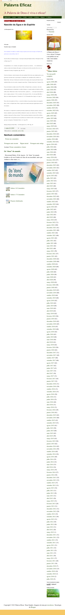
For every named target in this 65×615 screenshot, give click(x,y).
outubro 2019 (51, 295)
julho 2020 (50, 272)
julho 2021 (50, 241)
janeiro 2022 (50, 225)
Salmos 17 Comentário (17, 194)
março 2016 (50, 407)
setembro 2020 (51, 267)
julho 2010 (50, 579)
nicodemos (50, 605)
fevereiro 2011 (51, 561)
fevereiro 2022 (51, 222)
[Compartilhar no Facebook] (23, 128)
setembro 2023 (51, 173)
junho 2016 (50, 399)
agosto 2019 (50, 300)
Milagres (43, 17)
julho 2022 (50, 209)
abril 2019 (50, 311)
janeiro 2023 (50, 194)
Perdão (25, 17)
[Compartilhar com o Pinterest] (24, 128)
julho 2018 (50, 334)
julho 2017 (50, 365)
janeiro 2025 (50, 131)
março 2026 (50, 95)
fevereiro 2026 (51, 97)
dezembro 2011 (51, 535)
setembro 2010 (51, 574)
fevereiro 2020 (51, 285)
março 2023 (50, 188)
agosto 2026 (50, 82)
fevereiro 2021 (51, 254)
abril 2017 (50, 373)
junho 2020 (50, 274)
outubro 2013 (51, 483)
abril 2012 (50, 529)
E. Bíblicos (49, 17)
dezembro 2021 (51, 227)
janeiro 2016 (50, 412)
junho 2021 (50, 243)
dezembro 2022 (51, 196)
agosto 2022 (50, 207)
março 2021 (50, 251)
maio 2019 (50, 308)
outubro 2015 (51, 420)
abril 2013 (50, 498)
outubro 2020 (51, 264)
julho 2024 (50, 147)
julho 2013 (50, 490)
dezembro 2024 (51, 134)
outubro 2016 (51, 389)
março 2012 (50, 532)
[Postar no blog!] (21, 128)
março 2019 (50, 313)
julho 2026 (50, 84)
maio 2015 (50, 433)
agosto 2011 (50, 545)
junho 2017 (50, 368)
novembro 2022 (51, 199)
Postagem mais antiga (36, 143)
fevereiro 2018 (51, 347)
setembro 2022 (51, 204)
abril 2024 (50, 155)
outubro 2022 (51, 201)
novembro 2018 (51, 324)
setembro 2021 (51, 235)
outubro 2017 (51, 358)
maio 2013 (50, 496)
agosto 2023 (50, 175)
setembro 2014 (51, 454)
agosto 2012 (50, 519)
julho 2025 (50, 116)
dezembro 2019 (51, 290)
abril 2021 (50, 248)
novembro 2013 (51, 480)
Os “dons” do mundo (12, 151)
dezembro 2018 (51, 321)
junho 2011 (50, 550)
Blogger (33, 607)
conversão (14, 131)
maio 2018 (50, 339)
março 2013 (50, 501)
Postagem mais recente (11, 143)
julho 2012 (50, 522)
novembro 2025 (51, 105)
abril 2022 (50, 217)
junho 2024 (50, 149)
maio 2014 (50, 464)
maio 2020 (50, 277)
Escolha (30, 17)
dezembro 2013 (51, 477)
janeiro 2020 (50, 287)
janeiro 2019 (50, 319)
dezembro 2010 (51, 566)
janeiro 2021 (50, 256)
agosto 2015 (50, 425)
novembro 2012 (51, 511)
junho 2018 (50, 337)
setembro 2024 (51, 142)
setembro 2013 (51, 485)
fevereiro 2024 (51, 160)
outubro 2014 (51, 451)
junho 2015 (50, 431)
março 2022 (50, 220)
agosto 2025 (50, 113)
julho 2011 (50, 548)
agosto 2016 (50, 394)
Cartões (19, 17)
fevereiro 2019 (51, 316)
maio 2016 (50, 402)
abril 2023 (50, 186)
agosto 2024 (50, 144)
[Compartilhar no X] (22, 128)
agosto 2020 (50, 269)
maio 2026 (50, 90)
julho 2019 (50, 303)
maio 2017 (50, 371)
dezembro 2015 (51, 415)
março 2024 (50, 157)
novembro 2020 (51, 261)
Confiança (36, 17)
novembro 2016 (51, 386)
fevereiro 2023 (51, 191)
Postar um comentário (12, 139)
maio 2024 (50, 152)
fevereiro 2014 (51, 472)
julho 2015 (50, 428)
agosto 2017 (50, 363)
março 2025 (50, 126)
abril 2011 (50, 556)
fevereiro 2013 (51, 503)
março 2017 (50, 376)
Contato (14, 17)
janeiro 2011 (50, 563)
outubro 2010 (51, 571)
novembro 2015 (51, 418)
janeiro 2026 (50, 100)
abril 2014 (50, 467)
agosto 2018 (50, 332)
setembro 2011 (51, 542)
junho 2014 (50, 462)
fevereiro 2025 (51, 129)
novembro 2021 (51, 230)
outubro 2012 (51, 514)
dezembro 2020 (51, 259)
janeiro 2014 (50, 475)
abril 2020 (50, 280)
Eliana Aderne (52, 71)
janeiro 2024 (50, 162)
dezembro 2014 (51, 446)
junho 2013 (50, 493)
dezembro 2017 (51, 352)
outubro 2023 (51, 170)
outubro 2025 (51, 108)
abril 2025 (50, 123)
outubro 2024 (51, 139)
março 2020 (50, 282)
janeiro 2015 (50, 444)
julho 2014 (50, 459)
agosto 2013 (50, 488)
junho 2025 (50, 118)
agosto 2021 (50, 238)
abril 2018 (50, 342)
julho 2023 (50, 178)
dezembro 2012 (51, 509)
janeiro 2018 (50, 350)
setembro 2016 (51, 392)
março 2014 (50, 470)
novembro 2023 (51, 168)
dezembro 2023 (51, 165)
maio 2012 (50, 527)
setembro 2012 (51, 516)
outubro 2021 (51, 233)
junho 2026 (50, 87)
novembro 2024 (51, 136)
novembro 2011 (51, 537)
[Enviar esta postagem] (18, 128)
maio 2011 (50, 553)
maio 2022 (50, 214)
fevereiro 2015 (51, 441)
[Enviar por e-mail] (21, 128)
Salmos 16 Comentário (17, 188)
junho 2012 (50, 524)
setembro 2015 (51, 423)
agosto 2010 (50, 576)
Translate (51, 32)
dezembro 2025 (51, 103)
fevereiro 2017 (51, 378)
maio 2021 (50, 246)
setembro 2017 (51, 360)
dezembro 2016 (51, 384)
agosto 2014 (50, 457)
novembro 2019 (51, 293)
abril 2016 (50, 405)
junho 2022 (50, 212)
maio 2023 (50, 183)
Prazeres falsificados (17, 201)
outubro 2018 (51, 326)
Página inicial (7, 17)
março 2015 (50, 438)
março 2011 (50, 558)
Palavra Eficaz (17, 5)
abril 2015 (50, 436)
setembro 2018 (51, 329)
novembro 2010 (51, 569)
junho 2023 (50, 181)
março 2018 (50, 345)
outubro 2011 (51, 540)
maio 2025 (50, 121)
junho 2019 (50, 306)
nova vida (21, 131)
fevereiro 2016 (51, 410)
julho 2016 (50, 397)
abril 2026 (50, 92)
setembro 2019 (51, 298)
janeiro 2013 (50, 506)
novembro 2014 (51, 449)
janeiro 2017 (50, 381)
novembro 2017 (51, 355)
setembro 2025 (51, 110)
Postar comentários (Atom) (18, 147)
